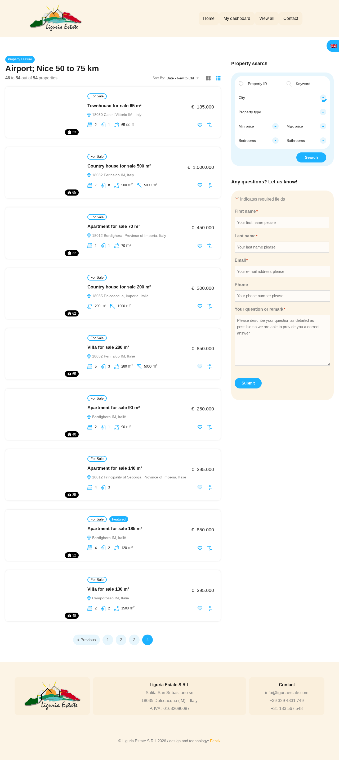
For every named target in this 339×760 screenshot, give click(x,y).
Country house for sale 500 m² (119, 166)
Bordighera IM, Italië (108, 417)
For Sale (97, 96)
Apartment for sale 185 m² (114, 528)
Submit (248, 383)
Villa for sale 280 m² (108, 347)
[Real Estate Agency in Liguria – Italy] (55, 18)
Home (209, 18)
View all (266, 18)
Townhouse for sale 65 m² (114, 105)
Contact (290, 18)
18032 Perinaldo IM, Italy (112, 175)
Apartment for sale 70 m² (113, 226)
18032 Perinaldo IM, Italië (113, 356)
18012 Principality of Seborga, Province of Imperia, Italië (138, 477)
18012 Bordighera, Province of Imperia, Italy (128, 235)
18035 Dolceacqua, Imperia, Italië (120, 296)
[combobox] (184, 78)
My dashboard (237, 18)
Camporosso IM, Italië (110, 598)
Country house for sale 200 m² (119, 286)
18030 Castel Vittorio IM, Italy (116, 114)
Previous (88, 639)
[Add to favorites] (200, 125)
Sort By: (159, 78)
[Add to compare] (210, 125)
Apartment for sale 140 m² (114, 468)
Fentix (215, 741)
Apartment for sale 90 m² (113, 407)
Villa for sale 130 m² (108, 589)
